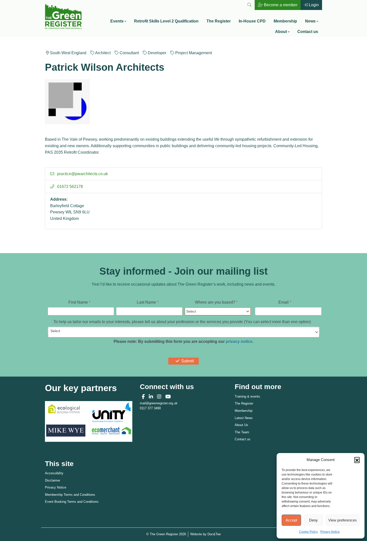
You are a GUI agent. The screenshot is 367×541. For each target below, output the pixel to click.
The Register (218, 21)
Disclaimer (52, 480)
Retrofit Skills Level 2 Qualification (166, 21)
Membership (285, 21)
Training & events (247, 396)
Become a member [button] (280, 5)
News (310, 21)
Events (117, 21)
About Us (241, 425)
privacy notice (239, 341)
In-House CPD (252, 21)
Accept (291, 520)
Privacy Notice (330, 532)
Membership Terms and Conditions (70, 495)
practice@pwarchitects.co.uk (82, 174)
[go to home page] (63, 16)
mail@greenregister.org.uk (159, 403)
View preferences (342, 520)
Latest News (244, 418)
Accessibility (54, 473)
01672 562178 (69, 186)
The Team (242, 432)
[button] (357, 459)
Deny (313, 520)
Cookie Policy (308, 532)
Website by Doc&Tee (205, 534)
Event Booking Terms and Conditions (72, 502)
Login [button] (313, 5)
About (281, 31)
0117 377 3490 (150, 408)
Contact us (307, 31)
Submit (187, 361)
